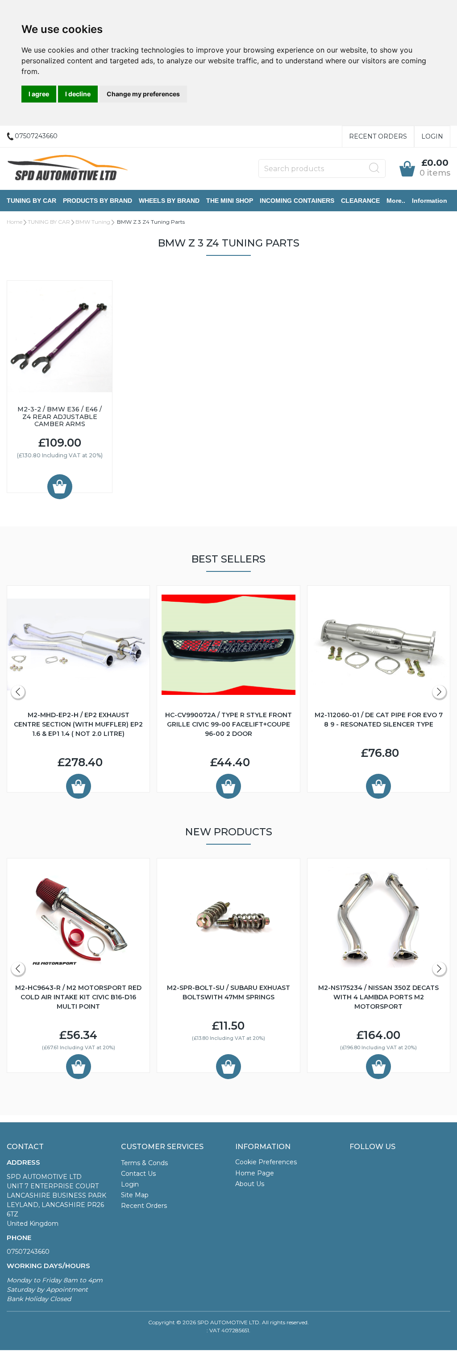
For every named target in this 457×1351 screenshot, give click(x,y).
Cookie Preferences (266, 1162)
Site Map (135, 1195)
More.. (395, 200)
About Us (249, 1184)
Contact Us (138, 1174)
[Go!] (374, 168)
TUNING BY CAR (31, 200)
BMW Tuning (92, 221)
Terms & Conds (144, 1163)
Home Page (254, 1173)
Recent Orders (378, 136)
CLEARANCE (360, 200)
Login (432, 136)
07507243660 (28, 1252)
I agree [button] (39, 94)
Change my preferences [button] (143, 94)
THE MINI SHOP (229, 200)
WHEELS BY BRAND (169, 200)
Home (14, 221)
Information (429, 200)
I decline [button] (78, 94)
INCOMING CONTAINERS (297, 200)
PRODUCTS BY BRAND (97, 200)
